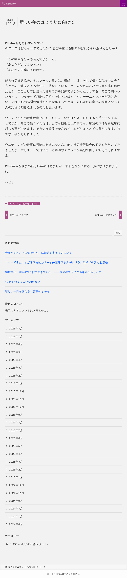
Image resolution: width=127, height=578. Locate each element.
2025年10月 (16, 407)
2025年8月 (16, 422)
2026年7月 (16, 336)
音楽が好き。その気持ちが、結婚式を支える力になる (38, 252)
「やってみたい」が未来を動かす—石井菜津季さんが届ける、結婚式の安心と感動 (56, 262)
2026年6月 (16, 344)
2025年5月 (16, 446)
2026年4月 (16, 360)
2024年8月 (16, 508)
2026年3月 (16, 367)
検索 (117, 232)
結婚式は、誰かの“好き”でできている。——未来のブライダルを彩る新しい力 (53, 272)
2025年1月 (16, 477)
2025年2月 (16, 469)
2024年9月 (16, 501)
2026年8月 (16, 328)
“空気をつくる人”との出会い (22, 282)
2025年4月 (16, 454)
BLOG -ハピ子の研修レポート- (24, 203)
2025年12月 (16, 391)
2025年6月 (16, 438)
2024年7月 (16, 516)
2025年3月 (16, 461)
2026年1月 (16, 383)
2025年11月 (16, 399)
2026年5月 (16, 352)
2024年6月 (16, 524)
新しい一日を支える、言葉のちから (27, 291)
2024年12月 (16, 485)
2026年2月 (16, 375)
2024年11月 (16, 493)
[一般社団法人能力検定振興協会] (9, 3)
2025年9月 (16, 414)
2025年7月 (16, 430)
